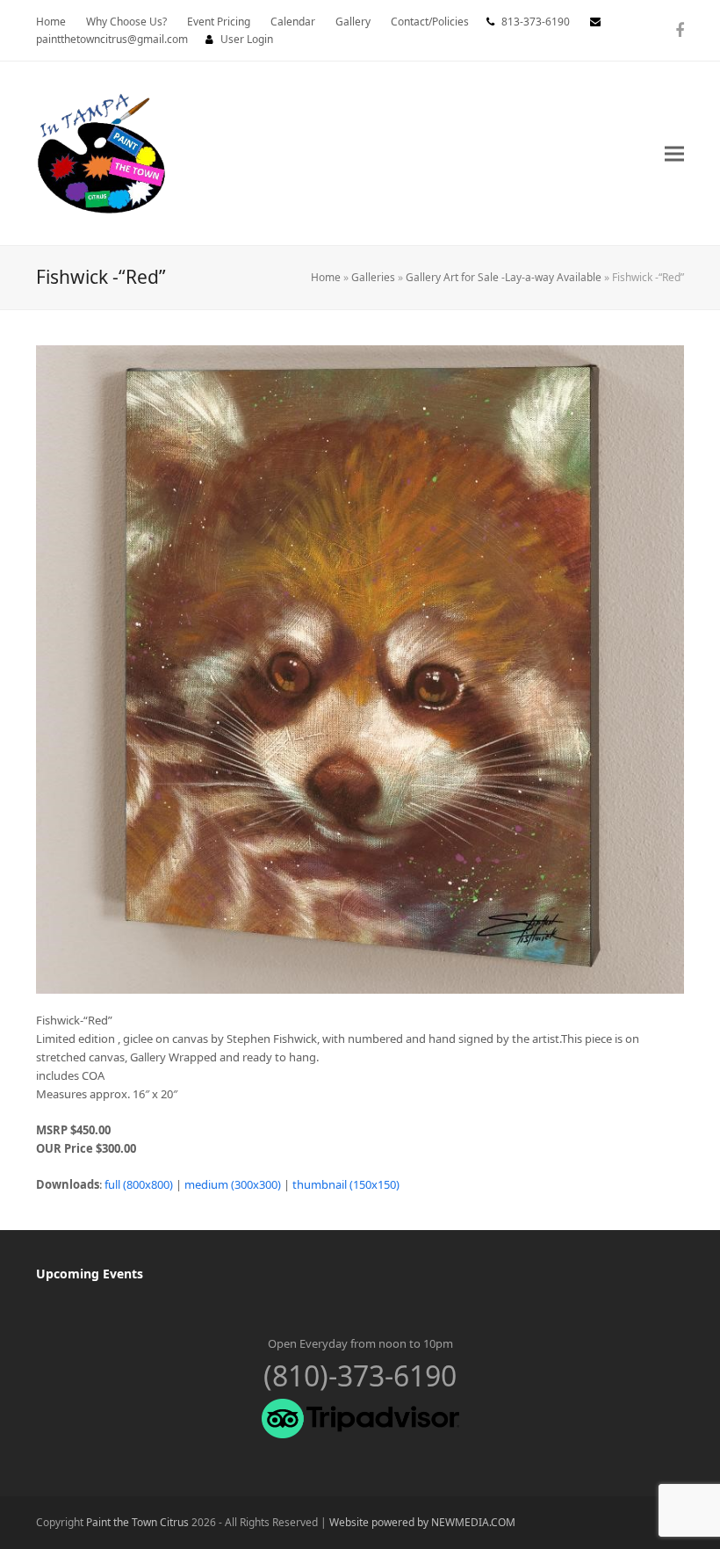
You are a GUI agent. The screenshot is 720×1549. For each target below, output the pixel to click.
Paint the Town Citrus (137, 1522)
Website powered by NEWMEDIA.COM (422, 1522)
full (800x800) (138, 1184)
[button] (674, 153)
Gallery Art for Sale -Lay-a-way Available (503, 277)
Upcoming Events (89, 1273)
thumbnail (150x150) (346, 1184)
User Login (246, 39)
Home (326, 277)
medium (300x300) (232, 1184)
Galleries (373, 277)
